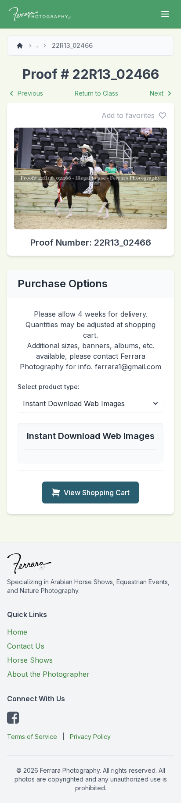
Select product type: (49, 386)
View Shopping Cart (97, 492)
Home (17, 632)
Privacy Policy (90, 736)
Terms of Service (32, 736)
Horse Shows (30, 660)
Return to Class (96, 93)
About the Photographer (48, 674)
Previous (30, 93)
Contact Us (25, 646)
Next (156, 93)
